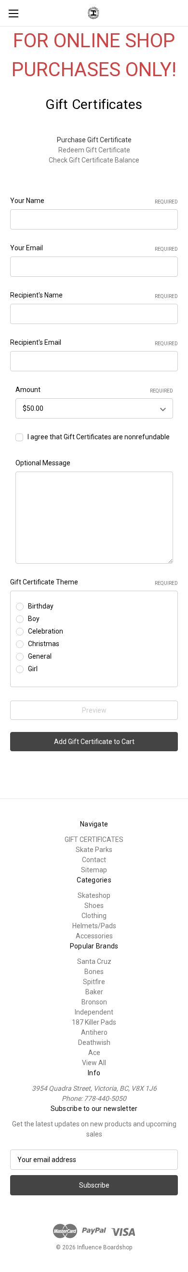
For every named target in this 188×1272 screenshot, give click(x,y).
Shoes (94, 905)
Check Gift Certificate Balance (94, 160)
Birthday (41, 606)
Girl (33, 669)
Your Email (94, 248)
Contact (94, 860)
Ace (94, 1052)
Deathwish (94, 1042)
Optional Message (42, 463)
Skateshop (94, 895)
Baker (94, 992)
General (40, 656)
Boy (34, 618)
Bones (94, 971)
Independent (94, 1012)
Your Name (94, 200)
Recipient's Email (94, 342)
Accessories (94, 936)
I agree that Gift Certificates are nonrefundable (98, 437)
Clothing (94, 916)
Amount (94, 389)
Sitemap (94, 870)
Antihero (94, 1032)
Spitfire (94, 982)
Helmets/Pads (94, 926)
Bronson (94, 1002)
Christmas (43, 644)
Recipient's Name (94, 295)
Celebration (45, 631)
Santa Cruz (94, 961)
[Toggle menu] (13, 13)
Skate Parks (94, 849)
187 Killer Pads (94, 1022)
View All (94, 1063)
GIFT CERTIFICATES (94, 839)
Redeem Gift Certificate (94, 150)
